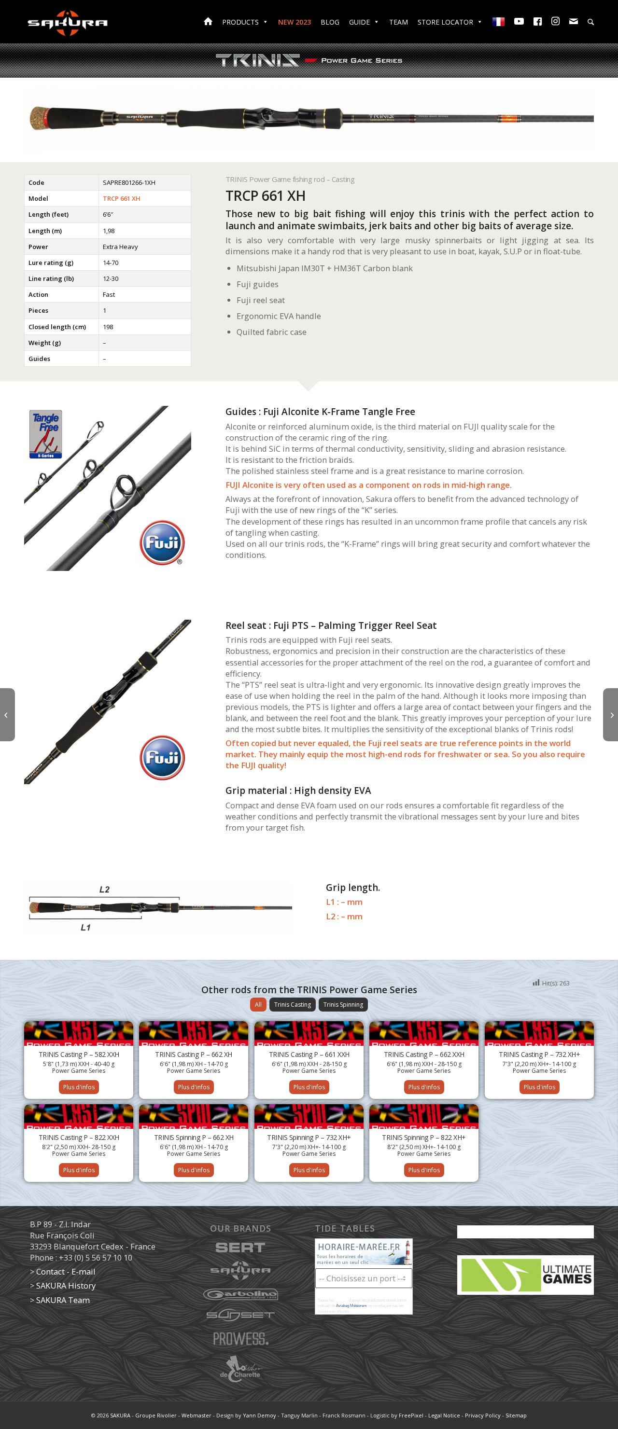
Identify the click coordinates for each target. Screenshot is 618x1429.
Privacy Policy (483, 1415)
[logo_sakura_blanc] (67, 21)
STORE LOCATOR (445, 22)
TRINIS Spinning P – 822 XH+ (424, 1137)
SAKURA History (66, 1285)
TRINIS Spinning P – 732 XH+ (309, 1137)
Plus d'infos (79, 1087)
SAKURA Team (63, 1299)
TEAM (398, 22)
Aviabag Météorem (351, 1306)
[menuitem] (591, 23)
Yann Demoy (259, 1415)
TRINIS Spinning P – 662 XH (194, 1137)
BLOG (330, 22)
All (258, 1004)
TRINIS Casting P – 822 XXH (79, 1137)
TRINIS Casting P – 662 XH (193, 1054)
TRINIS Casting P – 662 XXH (424, 1054)
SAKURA (120, 1415)
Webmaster (196, 1415)
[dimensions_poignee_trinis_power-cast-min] (158, 908)
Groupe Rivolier (156, 1415)
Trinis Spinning (343, 1004)
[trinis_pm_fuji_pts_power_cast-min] (107, 702)
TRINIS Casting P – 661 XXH (309, 1054)
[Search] (591, 22)
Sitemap (516, 1415)
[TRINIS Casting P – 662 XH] (610, 714)
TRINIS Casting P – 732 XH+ (539, 1054)
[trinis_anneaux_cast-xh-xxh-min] (107, 488)
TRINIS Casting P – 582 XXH (79, 1054)
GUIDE (359, 22)
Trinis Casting (292, 1004)
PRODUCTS (240, 22)
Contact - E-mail (66, 1271)
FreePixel (411, 1415)
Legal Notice (444, 1415)
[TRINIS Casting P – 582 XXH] (7, 714)
